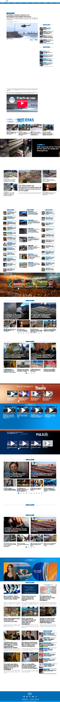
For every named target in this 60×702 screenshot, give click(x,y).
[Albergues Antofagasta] (41, 29)
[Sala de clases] (43, 264)
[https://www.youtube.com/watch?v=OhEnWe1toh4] (12, 394)
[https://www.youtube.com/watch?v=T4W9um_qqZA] (24, 394)
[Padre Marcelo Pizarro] (41, 56)
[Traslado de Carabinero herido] (41, 640)
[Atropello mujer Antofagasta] (41, 655)
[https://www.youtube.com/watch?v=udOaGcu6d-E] (36, 394)
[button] (10, 129)
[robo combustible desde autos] (41, 60)
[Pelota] (5, 233)
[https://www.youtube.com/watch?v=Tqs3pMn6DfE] (48, 394)
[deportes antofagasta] (5, 213)
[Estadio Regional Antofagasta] (5, 254)
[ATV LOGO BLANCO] (29, 695)
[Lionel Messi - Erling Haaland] (5, 265)
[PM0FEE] (5, 218)
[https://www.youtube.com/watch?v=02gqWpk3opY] (48, 443)
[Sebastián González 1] (5, 270)
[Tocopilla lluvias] (30, 176)
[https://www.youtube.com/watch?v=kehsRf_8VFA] (23, 410)
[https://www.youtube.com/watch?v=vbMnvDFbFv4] (12, 443)
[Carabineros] (43, 269)
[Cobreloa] (5, 239)
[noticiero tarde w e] (30, 580)
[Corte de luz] (43, 230)
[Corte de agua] (41, 634)
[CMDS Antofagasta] (41, 645)
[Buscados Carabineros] (41, 661)
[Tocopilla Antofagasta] (43, 247)
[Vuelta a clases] (41, 37)
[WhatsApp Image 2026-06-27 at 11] (5, 259)
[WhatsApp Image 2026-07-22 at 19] (5, 223)
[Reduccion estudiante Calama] (41, 64)
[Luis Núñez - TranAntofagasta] (41, 52)
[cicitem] (41, 650)
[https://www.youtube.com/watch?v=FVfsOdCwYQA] (36, 443)
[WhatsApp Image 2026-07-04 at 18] (5, 249)
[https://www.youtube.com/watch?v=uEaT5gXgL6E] (51, 410)
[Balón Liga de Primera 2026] (5, 228)
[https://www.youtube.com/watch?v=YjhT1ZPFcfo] (24, 443)
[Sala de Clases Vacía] (41, 33)
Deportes (21, 279)
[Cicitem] (41, 666)
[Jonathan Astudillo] (5, 244)
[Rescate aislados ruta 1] (43, 213)
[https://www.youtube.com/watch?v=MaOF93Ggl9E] (37, 410)
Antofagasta (9, 279)
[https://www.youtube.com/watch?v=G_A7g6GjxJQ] (9, 410)
